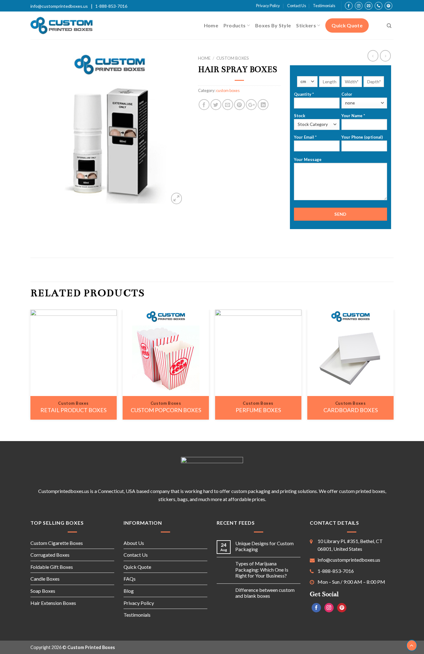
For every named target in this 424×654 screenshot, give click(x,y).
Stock (299, 115)
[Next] (393, 367)
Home (211, 25)
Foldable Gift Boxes (51, 567)
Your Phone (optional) (362, 137)
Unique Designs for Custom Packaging (264, 546)
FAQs (130, 579)
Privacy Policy (268, 5)
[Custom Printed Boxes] (61, 26)
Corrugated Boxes (50, 555)
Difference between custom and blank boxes (265, 593)
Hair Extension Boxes (53, 603)
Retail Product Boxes (73, 410)
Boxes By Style (273, 25)
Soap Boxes (42, 591)
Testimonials (324, 5)
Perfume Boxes (258, 410)
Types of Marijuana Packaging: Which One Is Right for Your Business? (261, 569)
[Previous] (30, 367)
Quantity (304, 94)
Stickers (306, 25)
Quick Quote (347, 25)
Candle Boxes (45, 579)
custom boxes (232, 58)
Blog (129, 591)
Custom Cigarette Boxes (56, 543)
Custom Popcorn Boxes (166, 410)
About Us (134, 543)
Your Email (305, 137)
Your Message (308, 159)
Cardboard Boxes (350, 410)
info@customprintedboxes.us (59, 6)
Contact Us (296, 5)
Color (346, 94)
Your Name (353, 115)
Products (234, 25)
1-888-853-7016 (111, 6)
